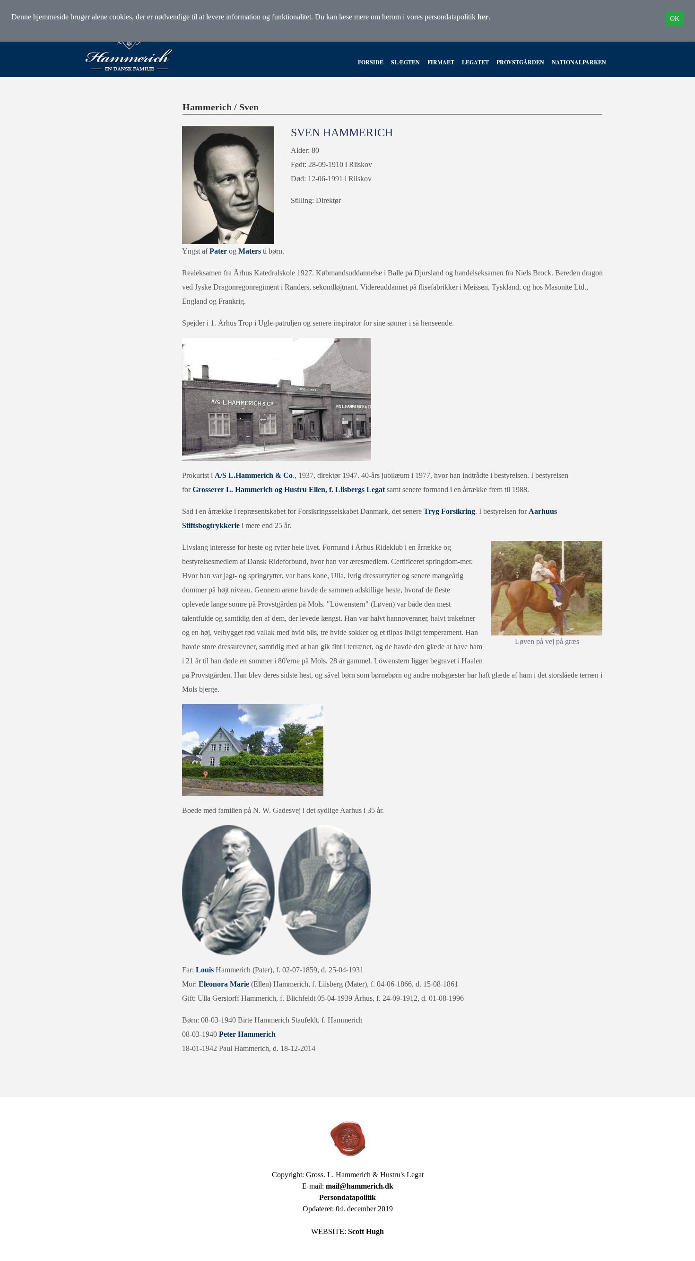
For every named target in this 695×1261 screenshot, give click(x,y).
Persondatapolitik (347, 1197)
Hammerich (207, 107)
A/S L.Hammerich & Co (254, 475)
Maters (250, 251)
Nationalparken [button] (579, 62)
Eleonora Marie (224, 984)
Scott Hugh (366, 1231)
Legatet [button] (475, 62)
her (483, 17)
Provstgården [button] (520, 62)
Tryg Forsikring (449, 511)
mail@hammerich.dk (359, 1186)
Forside (370, 62)
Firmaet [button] (440, 62)
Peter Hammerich (247, 1034)
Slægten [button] (405, 62)
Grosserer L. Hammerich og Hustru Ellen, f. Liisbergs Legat (288, 489)
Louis (206, 970)
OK (674, 18)
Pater (219, 251)
